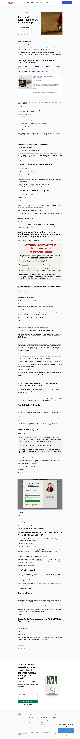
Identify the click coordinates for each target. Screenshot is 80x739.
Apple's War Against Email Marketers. (27, 68)
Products (47, 2)
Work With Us (67, 2)
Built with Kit (28, 705)
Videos (37, 2)
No (66, 732)
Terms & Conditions (46, 732)
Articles (32, 2)
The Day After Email (49, 240)
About (27, 2)
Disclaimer (32, 732)
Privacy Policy (38, 732)
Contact (52, 2)
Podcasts (42, 2)
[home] (14, 2)
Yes (66, 729)
